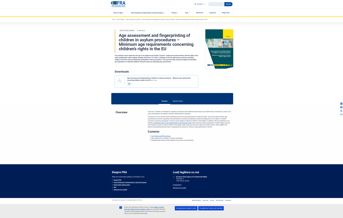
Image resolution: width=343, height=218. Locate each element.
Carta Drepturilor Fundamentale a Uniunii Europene (130, 182)
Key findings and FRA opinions (161, 136)
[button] (341, 103)
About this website (196, 200)
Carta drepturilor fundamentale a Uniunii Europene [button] (147, 13)
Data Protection (219, 200)
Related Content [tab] (178, 101)
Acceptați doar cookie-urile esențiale (211, 208)
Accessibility (228, 200)
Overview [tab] (164, 101)
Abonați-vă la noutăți (120, 190)
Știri (115, 187)
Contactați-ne (177, 185)
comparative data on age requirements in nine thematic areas (172, 123)
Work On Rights (120, 19)
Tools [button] (186, 13)
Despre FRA (225, 13)
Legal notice (205, 200)
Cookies (212, 200)
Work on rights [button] (118, 13)
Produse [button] (174, 13)
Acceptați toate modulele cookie (186, 208)
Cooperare (212, 13)
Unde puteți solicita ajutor (122, 185)
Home (113, 19)
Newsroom (199, 13)
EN (129, 84)
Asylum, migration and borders (133, 19)
